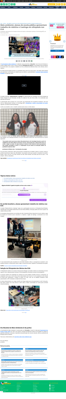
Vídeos (18, 389)
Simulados (35, 388)
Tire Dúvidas (35, 386)
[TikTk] (62, 57)
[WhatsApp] (1, 4)
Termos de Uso (3, 391)
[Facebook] (60, 57)
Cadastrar (18, 385)
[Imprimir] (17, 61)
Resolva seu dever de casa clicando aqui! (38, 199)
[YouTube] (54, 57)
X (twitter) (52, 390)
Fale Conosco (19, 391)
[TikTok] (4, 4)
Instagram (53, 387)
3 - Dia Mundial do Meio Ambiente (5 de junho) (12, 181)
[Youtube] (9, 4)
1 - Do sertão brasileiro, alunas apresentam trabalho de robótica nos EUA (18, 178)
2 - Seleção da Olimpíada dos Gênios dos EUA (12, 180)
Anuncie (1, 388)
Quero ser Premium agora (24, 194)
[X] (12, 4)
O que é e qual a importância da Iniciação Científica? (15, 265)
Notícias (18, 388)
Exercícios (34, 385)
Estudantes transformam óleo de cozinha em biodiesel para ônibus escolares (24, 158)
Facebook (52, 385)
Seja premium (51, 4)
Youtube (52, 388)
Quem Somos (2, 387)
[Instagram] (7, 4)
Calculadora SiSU (36, 391)
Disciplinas (18, 386)
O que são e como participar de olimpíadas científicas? (18, 310)
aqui (25, 75)
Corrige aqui (35, 389)
